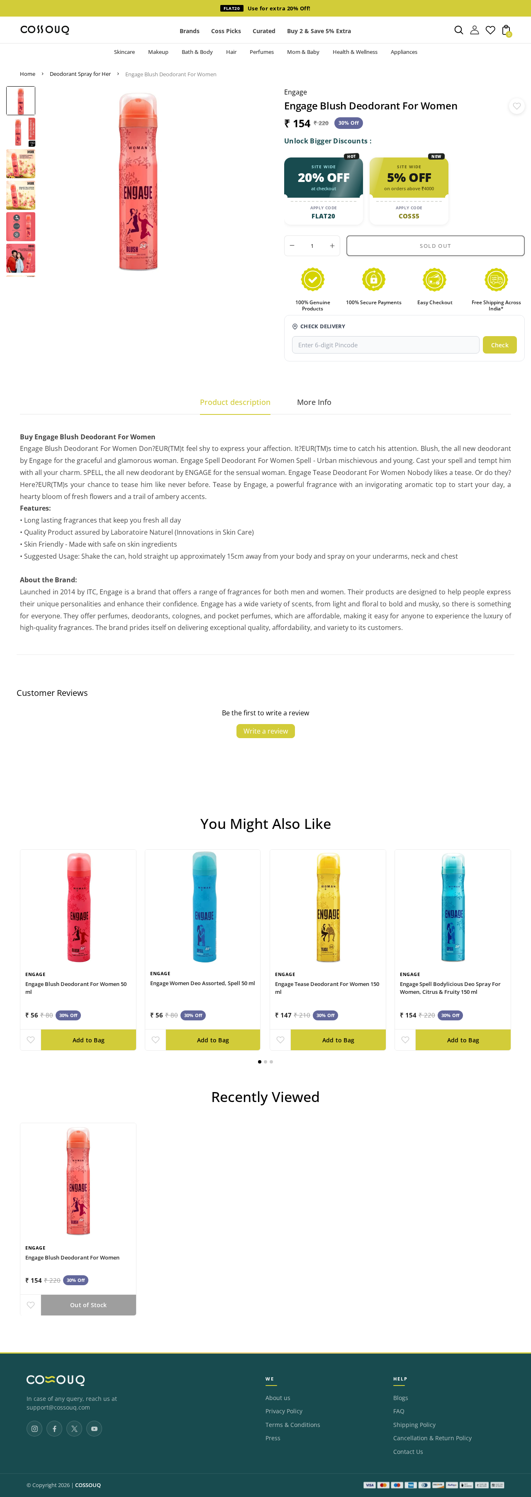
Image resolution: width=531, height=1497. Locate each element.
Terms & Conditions (293, 1425)
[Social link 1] (34, 1428)
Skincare (124, 52)
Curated (264, 31)
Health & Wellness (355, 52)
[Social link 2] (54, 1428)
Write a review (266, 731)
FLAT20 (323, 216)
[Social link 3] (74, 1428)
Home (27, 74)
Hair (231, 52)
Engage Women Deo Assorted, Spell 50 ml (202, 983)
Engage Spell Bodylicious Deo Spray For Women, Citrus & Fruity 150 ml (450, 988)
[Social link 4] (94, 1428)
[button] (259, 1061)
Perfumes (262, 52)
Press (273, 1438)
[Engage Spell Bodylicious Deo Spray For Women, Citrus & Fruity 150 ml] (453, 907)
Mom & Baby (303, 52)
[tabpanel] (20, 100)
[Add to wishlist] (517, 106)
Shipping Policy (414, 1425)
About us (278, 1398)
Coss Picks (226, 31)
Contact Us (408, 1452)
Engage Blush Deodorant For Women (72, 1257)
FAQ (398, 1411)
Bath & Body (197, 52)
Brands (190, 31)
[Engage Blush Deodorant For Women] (78, 1181)
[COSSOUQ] (56, 1380)
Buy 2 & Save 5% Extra (319, 31)
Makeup (158, 52)
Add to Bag (89, 1040)
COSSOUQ (88, 1485)
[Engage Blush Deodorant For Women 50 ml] (78, 907)
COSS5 (409, 216)
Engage (295, 92)
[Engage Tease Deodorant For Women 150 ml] (328, 907)
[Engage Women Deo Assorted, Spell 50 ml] (202, 907)
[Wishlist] (490, 32)
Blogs (400, 1398)
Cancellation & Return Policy (432, 1438)
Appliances (404, 52)
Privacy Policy (284, 1411)
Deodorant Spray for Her (80, 74)
